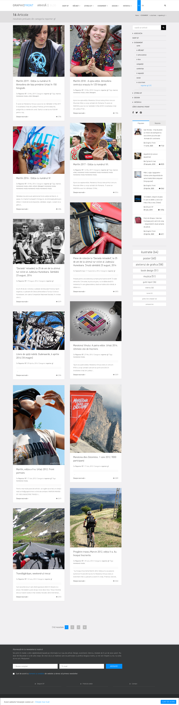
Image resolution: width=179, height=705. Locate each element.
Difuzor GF (149, 207)
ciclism (35, 186)
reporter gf (161, 15)
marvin (58, 94)
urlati (30, 96)
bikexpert (36, 96)
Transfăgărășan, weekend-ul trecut (33, 573)
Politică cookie (88, 684)
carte (138, 46)
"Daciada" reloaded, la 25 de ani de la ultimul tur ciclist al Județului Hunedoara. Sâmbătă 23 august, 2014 (38, 272)
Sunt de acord (168, 702)
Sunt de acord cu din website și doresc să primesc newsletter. (47, 673)
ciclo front (153, 15)
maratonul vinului (22, 96)
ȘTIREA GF (88, 6)
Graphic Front (151, 143)
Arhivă (41, 5)
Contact (134, 684)
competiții (140, 64)
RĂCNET (76, 6)
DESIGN (114, 6)
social (139, 78)
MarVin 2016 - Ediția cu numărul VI (33, 178)
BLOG (53, 5)
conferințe (140, 69)
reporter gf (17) (146, 85)
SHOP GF (65, 6)
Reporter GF (22, 94)
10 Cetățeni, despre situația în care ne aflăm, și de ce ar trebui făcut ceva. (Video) (153, 200)
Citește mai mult (42, 702)
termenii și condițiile (36, 673)
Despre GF (40, 684)
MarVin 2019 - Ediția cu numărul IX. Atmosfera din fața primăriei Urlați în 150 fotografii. (36, 84)
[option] (38, 51)
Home (137, 15)
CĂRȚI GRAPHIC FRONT (141, 107)
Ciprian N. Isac (80, 271)
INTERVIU (126, 6)
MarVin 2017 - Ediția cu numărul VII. (91, 164)
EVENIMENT (102, 6)
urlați (75, 172)
